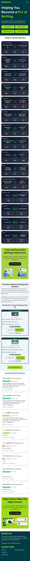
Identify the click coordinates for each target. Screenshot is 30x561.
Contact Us (4, 552)
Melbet (19, 378)
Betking (18, 430)
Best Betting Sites (19, 550)
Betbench (6, 2)
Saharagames (19, 443)
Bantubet (18, 469)
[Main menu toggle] (27, 2)
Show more (9, 388)
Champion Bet (18, 484)
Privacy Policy (4, 554)
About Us (3, 550)
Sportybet (19, 456)
